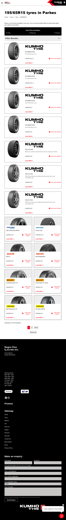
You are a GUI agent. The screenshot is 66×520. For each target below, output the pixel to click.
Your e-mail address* (10, 471)
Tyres (6, 417)
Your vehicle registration (11, 476)
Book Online (8, 442)
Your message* (9, 486)
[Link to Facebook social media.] (6, 398)
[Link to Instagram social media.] (8, 398)
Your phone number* (18, 465)
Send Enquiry (11, 500)
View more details (56, 58)
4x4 (6, 423)
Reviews (7, 432)
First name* (8, 460)
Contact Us (8, 439)
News (6, 445)
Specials (7, 436)
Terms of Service (34, 497)
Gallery (7, 429)
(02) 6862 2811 (12, 350)
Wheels (7, 420)
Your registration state (11, 481)
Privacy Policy (9, 448)
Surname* (37, 460)
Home (6, 414)
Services (7, 426)
